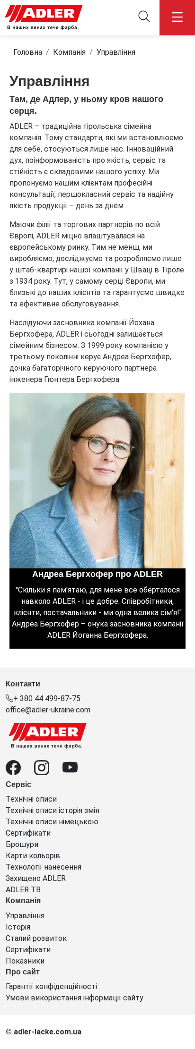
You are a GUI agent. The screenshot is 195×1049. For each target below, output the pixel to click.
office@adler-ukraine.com (48, 709)
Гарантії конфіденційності (51, 986)
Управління (116, 52)
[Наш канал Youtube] (75, 770)
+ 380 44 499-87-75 (46, 698)
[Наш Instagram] (48, 770)
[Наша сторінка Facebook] (20, 770)
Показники (25, 960)
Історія (18, 926)
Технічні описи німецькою (52, 821)
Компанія (69, 52)
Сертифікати (28, 833)
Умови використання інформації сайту (74, 997)
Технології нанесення (43, 867)
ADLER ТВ (23, 889)
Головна (27, 52)
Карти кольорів (33, 855)
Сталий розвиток (36, 938)
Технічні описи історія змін (52, 810)
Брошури (22, 844)
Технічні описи (31, 799)
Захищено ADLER (36, 878)
